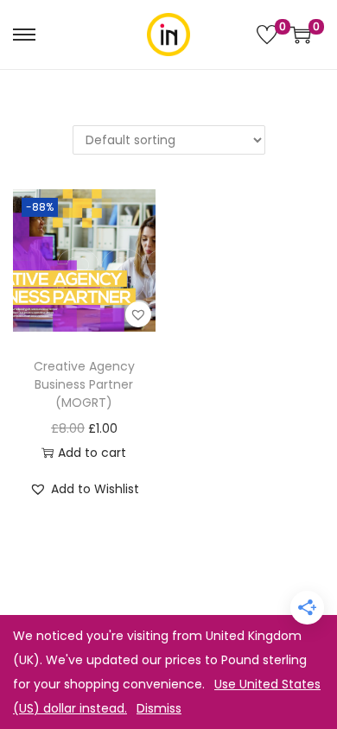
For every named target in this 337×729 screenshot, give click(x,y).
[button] (138, 314)
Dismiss (159, 708)
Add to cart (92, 452)
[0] (267, 34)
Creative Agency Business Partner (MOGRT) (84, 384)
